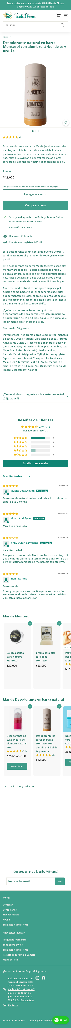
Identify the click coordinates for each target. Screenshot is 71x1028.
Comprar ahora (35, 205)
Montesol (22, 616)
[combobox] (35, 25)
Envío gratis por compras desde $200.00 (28, 3)
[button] (11, 137)
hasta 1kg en (57, 3)
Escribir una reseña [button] (35, 463)
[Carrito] (58, 15)
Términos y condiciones (15, 924)
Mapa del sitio (10, 959)
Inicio (5, 36)
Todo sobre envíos (13, 944)
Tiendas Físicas (11, 914)
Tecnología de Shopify (40, 1020)
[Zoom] (66, 122)
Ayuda (6, 919)
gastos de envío (15, 186)
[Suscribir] (60, 881)
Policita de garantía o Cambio (19, 954)
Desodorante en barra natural (39, 699)
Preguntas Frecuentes (14, 939)
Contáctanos (10, 909)
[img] (10, 485)
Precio (7, 171)
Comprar (8, 904)
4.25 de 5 (44, 427)
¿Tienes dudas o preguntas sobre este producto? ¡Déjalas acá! (33, 396)
